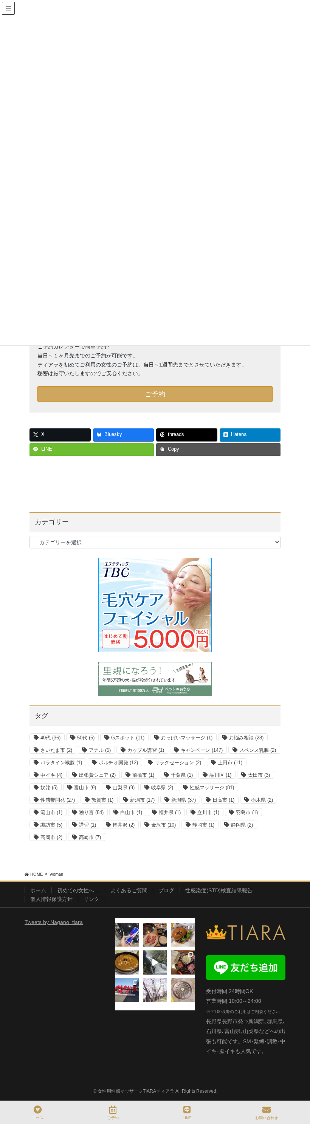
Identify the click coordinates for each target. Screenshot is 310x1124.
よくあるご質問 (128, 890)
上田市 (230, 762)
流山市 (51, 812)
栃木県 (262, 800)
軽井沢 (124, 825)
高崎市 (90, 837)
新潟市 (142, 800)
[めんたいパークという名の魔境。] (127, 990)
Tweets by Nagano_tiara (54, 922)
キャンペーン (202, 750)
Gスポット (127, 738)
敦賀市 (102, 800)
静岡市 (203, 825)
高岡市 (51, 837)
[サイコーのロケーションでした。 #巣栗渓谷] (155, 962)
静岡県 (242, 825)
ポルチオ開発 (118, 762)
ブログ (166, 890)
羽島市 (247, 812)
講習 (87, 825)
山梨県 (124, 787)
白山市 (131, 812)
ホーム (38, 890)
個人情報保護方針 (51, 899)
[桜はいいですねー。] (155, 990)
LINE (187, 1118)
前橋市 (143, 775)
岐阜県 (162, 787)
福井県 (170, 812)
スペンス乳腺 (257, 750)
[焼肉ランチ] (155, 935)
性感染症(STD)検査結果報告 (219, 890)
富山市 (85, 787)
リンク (91, 899)
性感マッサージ (212, 787)
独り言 (91, 812)
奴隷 (48, 787)
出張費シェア (97, 775)
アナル (100, 750)
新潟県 (183, 800)
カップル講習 (145, 750)
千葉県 (182, 775)
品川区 (220, 775)
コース (37, 1118)
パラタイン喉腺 (61, 762)
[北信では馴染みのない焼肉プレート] (183, 962)
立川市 (208, 812)
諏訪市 (51, 825)
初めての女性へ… (78, 890)
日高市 (223, 800)
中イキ (51, 775)
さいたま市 (56, 750)
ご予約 (155, 394)
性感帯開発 (57, 800)
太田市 (259, 775)
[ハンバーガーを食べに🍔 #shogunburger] (183, 935)
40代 (50, 738)
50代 (86, 738)
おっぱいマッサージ (186, 738)
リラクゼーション (178, 762)
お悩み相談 (246, 738)
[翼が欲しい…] (127, 935)
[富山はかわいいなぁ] (183, 990)
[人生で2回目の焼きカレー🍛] (127, 962)
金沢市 (163, 825)
